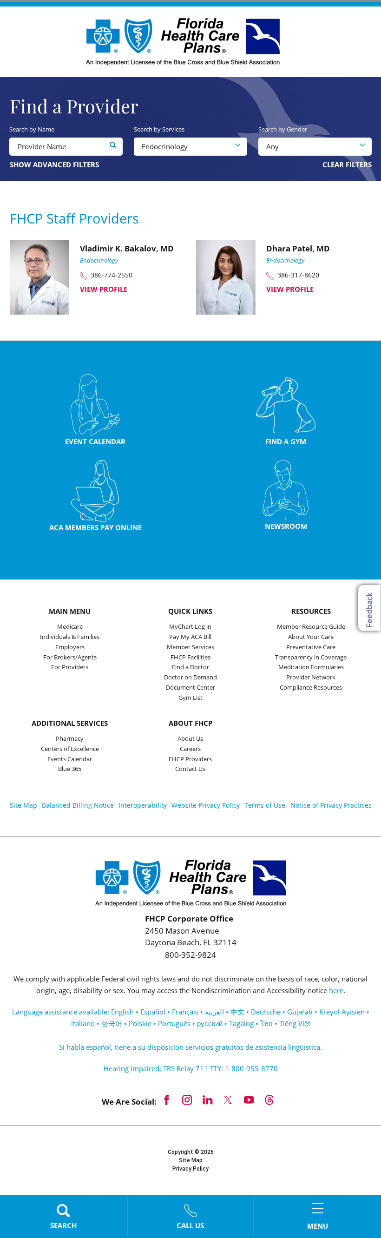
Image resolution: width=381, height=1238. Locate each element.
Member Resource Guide (311, 627)
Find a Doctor (190, 667)
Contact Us (190, 769)
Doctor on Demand (190, 677)
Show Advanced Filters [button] (54, 164)
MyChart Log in (190, 627)
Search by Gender (282, 129)
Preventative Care (310, 647)
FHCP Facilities (190, 657)
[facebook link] (167, 1100)
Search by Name (31, 129)
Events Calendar (69, 759)
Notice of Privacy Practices (331, 805)
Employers (70, 647)
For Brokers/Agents (70, 657)
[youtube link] (248, 1100)
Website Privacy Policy (205, 805)
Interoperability (142, 805)
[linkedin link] (207, 1100)
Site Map (23, 805)
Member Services (190, 647)
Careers (190, 749)
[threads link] (269, 1100)
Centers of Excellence (70, 749)
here (336, 990)
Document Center (190, 688)
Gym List (190, 698)
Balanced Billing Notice (78, 805)
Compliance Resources (311, 688)
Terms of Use (264, 805)
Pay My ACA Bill (190, 637)
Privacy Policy (190, 1169)
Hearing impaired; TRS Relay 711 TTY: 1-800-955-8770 (191, 1068)
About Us (190, 739)
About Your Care (311, 637)
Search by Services (159, 129)
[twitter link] (228, 1100)
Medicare (70, 627)
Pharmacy (70, 739)
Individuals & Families (69, 637)
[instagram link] (187, 1100)
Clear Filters (347, 165)
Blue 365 (69, 769)
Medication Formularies (311, 667)
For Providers (69, 667)
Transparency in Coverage (311, 657)
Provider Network (310, 677)
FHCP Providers (190, 759)
